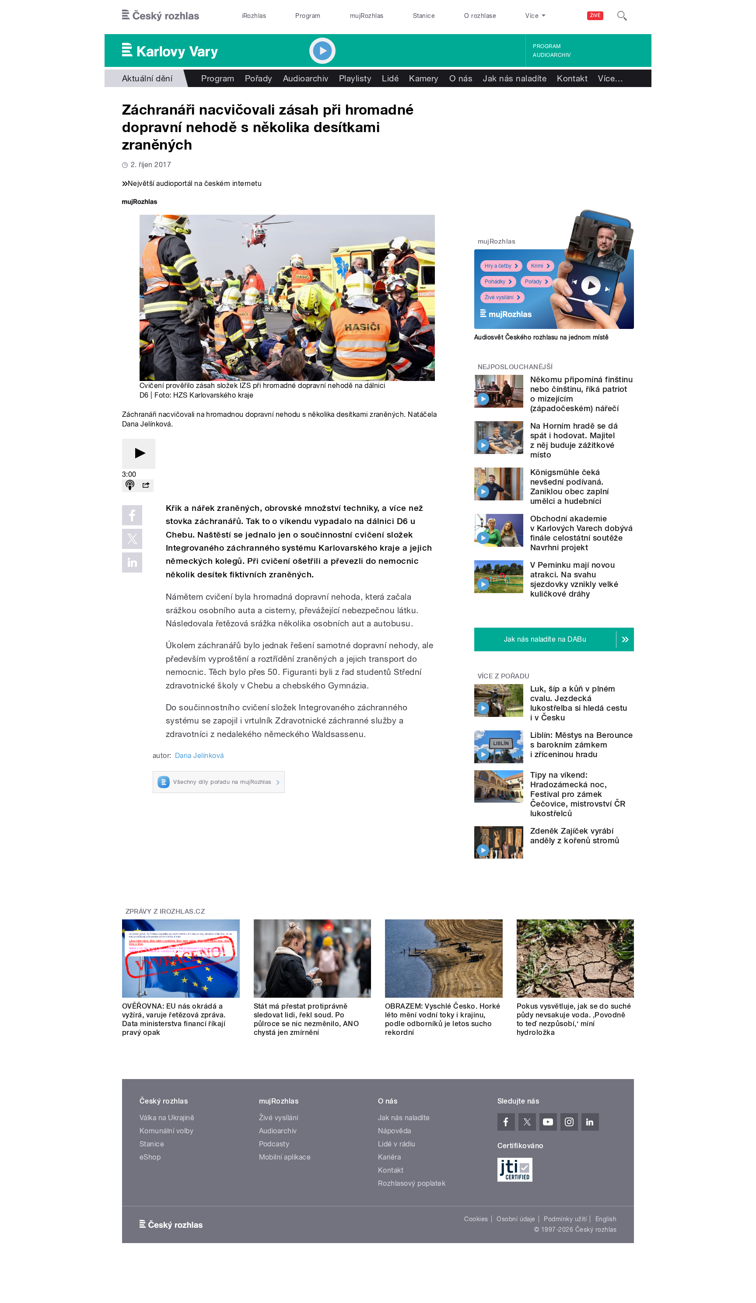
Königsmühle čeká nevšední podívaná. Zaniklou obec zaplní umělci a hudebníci (569, 487)
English (605, 1219)
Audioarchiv (551, 55)
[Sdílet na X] (132, 539)
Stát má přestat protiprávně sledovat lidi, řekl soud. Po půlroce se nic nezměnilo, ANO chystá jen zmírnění (306, 1019)
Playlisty (355, 78)
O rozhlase (480, 15)
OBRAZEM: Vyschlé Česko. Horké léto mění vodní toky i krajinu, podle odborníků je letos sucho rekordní (442, 1019)
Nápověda (394, 1131)
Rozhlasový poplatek (411, 1183)
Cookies (476, 1219)
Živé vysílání (499, 297)
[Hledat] (622, 15)
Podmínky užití (565, 1219)
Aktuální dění (147, 78)
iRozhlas (254, 15)
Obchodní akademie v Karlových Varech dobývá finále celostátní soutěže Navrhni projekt (581, 533)
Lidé (390, 78)
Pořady (259, 78)
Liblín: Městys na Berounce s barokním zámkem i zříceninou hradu (581, 744)
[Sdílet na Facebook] (132, 515)
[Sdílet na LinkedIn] (132, 562)
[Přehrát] (138, 454)
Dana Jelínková (199, 755)
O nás (460, 78)
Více (610, 78)
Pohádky (495, 282)
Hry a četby (498, 266)
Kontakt (572, 78)
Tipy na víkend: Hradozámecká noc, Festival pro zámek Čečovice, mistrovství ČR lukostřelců (578, 794)
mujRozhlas (367, 15)
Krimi (537, 266)
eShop (150, 1157)
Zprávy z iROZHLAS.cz (165, 911)
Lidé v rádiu (397, 1144)
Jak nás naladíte (514, 78)
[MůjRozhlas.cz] (139, 203)
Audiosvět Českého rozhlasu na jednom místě (541, 337)
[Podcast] (130, 485)
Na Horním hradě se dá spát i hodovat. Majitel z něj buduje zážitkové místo (574, 440)
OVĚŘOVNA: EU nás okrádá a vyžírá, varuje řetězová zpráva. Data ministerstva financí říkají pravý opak (174, 1019)
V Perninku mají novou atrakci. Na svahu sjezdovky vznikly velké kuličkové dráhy (574, 579)
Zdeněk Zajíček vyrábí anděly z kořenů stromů (575, 835)
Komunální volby (166, 1131)
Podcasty (274, 1144)
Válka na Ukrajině (167, 1118)
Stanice (424, 15)
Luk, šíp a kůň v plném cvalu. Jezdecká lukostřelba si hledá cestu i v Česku (578, 703)
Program (307, 15)
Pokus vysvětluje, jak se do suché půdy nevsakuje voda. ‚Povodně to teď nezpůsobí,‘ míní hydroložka (574, 1019)
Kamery (424, 78)
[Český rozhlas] (160, 15)
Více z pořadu (504, 676)
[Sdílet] (146, 485)
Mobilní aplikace (285, 1157)
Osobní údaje (516, 1219)
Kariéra (389, 1157)
